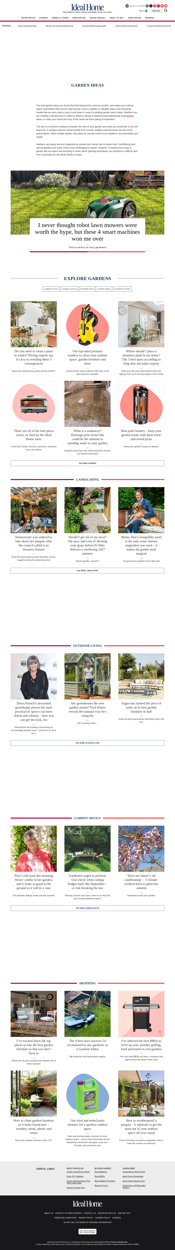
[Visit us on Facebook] (147, 5)
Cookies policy (102, 1218)
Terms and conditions (65, 1218)
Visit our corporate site (119, 1242)
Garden (43, 18)
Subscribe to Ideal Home (134, 1172)
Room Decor (28, 18)
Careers (116, 1218)
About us (48, 1213)
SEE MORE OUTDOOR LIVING (88, 743)
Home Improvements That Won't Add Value (78, 1182)
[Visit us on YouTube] (165, 5)
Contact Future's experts (68, 1213)
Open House (134, 18)
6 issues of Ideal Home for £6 (159, 26)
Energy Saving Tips (76, 1188)
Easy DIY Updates (75, 1176)
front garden (127, 116)
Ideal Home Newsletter (133, 1176)
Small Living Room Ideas (78, 1172)
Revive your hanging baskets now (59, 26)
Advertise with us (107, 1213)
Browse (149, 18)
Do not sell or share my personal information (87, 1222)
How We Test (124, 1213)
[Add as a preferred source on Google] (87, 1231)
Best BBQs (100, 1176)
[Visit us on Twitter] (150, 5)
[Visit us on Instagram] (154, 5)
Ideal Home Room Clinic (134, 1181)
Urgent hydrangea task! (27, 26)
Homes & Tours (60, 18)
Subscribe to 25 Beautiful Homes (134, 1187)
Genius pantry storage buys (126, 26)
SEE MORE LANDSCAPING (87, 571)
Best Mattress (101, 1172)
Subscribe (156, 11)
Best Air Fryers (101, 1186)
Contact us (90, 1213)
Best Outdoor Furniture (105, 1181)
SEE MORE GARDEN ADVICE (87, 908)
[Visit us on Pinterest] (158, 5)
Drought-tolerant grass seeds (94, 26)
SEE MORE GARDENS (87, 463)
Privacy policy (86, 1218)
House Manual (98, 18)
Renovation (79, 18)
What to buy (117, 18)
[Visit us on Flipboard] (162, 5)
